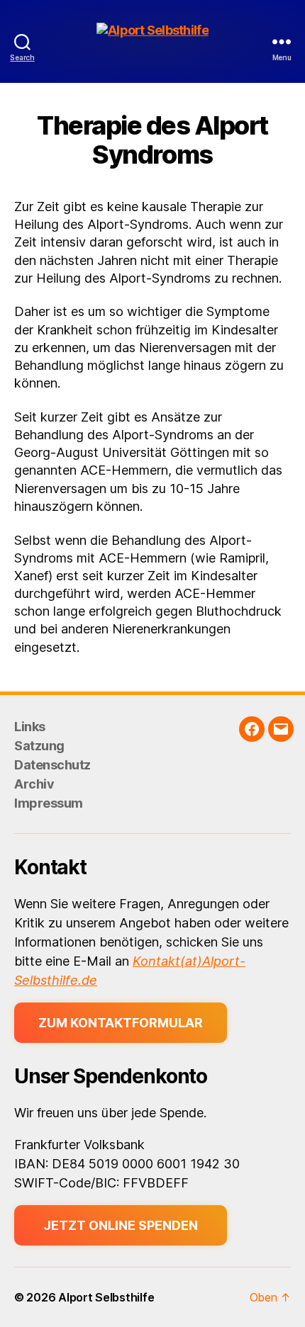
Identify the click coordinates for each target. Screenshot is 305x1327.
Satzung (39, 745)
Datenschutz (52, 764)
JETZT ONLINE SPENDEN (120, 1225)
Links (29, 726)
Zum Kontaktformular (120, 1022)
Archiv (34, 784)
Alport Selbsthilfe (106, 1297)
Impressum (48, 803)
